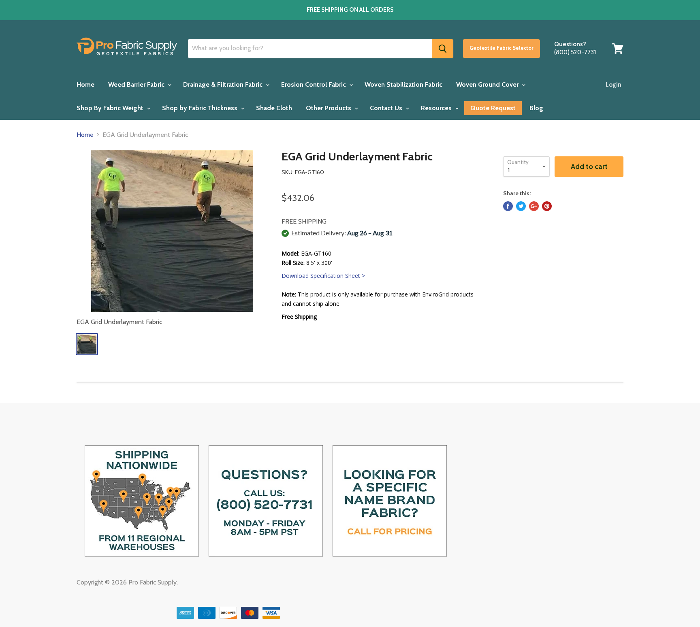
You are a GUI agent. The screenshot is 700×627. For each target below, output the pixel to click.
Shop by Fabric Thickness (200, 108)
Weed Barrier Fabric (137, 84)
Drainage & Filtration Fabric (223, 84)
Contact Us (387, 108)
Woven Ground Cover (488, 84)
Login (613, 84)
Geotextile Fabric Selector (502, 48)
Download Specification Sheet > (323, 275)
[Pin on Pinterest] (547, 206)
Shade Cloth (274, 108)
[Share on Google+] (534, 206)
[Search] (442, 48)
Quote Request (493, 108)
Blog (536, 108)
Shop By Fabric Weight (111, 108)
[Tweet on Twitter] (521, 206)
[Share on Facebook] (508, 206)
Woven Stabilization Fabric (403, 84)
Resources (437, 108)
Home (85, 84)
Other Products (329, 108)
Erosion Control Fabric (314, 84)
